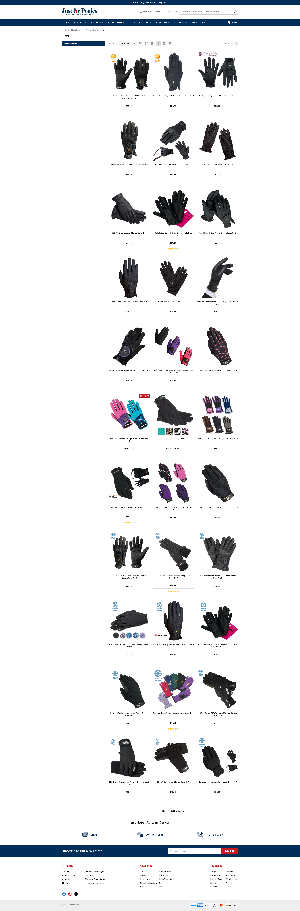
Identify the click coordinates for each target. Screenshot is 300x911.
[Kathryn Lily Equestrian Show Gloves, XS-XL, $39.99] (217, 71)
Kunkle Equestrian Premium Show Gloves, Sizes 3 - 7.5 (129, 165)
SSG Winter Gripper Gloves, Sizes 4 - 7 (173, 782)
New (203, 22)
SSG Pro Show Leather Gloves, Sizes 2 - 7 (129, 233)
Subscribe (229, 851)
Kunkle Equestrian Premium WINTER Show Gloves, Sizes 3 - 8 (129, 576)
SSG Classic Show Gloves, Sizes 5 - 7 (217, 164)
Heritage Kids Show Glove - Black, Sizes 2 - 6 (173, 164)
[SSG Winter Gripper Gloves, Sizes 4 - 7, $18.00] (173, 758)
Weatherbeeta (232, 879)
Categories (146, 865)
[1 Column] (140, 43)
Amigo (213, 871)
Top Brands (216, 865)
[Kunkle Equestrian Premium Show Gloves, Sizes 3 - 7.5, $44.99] (129, 140)
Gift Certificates (68, 875)
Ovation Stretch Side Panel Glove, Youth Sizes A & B (217, 302)
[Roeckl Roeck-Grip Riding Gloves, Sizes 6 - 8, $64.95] (217, 208)
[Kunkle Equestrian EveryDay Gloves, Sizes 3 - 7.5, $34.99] (129, 346)
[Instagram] (76, 894)
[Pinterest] (70, 894)
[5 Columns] (164, 43)
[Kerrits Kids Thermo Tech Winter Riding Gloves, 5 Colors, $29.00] (129, 620)
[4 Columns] (158, 43)
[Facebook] (64, 894)
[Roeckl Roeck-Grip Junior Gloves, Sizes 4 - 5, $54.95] (129, 277)
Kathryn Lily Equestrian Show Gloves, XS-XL (217, 96)
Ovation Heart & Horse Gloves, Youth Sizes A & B (217, 438)
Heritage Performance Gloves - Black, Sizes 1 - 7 (217, 507)
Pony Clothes (79, 22)
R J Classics (230, 875)
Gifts (131, 22)
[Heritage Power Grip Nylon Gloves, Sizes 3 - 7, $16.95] (129, 483)
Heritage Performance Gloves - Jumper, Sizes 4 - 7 (217, 371)
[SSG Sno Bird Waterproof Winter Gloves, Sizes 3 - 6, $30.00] (129, 758)
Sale (193, 22)
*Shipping (66, 871)
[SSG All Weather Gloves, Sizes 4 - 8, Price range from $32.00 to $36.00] (173, 414)
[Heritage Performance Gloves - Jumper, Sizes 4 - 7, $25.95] (217, 346)
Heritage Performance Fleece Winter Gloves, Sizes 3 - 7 (129, 714)
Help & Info (67, 865)
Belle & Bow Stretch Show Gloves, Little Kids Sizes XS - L (173, 234)
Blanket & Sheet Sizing (95, 879)
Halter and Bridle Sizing (95, 883)
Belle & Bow (215, 875)
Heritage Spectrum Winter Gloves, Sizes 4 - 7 (218, 782)
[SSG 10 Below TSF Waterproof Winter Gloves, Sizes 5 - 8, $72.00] (217, 689)
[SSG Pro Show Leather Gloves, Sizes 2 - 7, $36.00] (129, 208)
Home (64, 30)
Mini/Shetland (179, 22)
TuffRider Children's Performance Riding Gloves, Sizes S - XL (173, 371)
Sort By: (112, 43)
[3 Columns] (152, 43)
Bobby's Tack (216, 879)
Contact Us (90, 875)
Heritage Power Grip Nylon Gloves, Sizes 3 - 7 (129, 507)
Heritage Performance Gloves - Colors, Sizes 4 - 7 (173, 508)
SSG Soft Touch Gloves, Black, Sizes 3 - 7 (173, 301)
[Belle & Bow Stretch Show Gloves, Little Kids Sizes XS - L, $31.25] (173, 208)
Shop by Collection (114, 22)
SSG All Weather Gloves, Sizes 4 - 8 (173, 438)
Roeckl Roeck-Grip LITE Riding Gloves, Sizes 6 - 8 (173, 96)
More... (229, 886)
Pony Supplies (161, 22)
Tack (65, 22)
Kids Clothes (96, 22)
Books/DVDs (144, 22)
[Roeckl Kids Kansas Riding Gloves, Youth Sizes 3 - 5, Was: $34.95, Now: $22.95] (129, 414)
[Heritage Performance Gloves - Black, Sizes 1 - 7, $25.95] (217, 483)
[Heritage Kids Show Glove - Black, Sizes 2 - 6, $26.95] (173, 140)
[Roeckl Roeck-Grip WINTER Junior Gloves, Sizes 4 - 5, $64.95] (173, 620)
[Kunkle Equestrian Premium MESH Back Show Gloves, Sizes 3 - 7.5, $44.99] (129, 71)
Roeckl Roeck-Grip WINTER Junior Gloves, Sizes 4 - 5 (173, 645)
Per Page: (226, 43)
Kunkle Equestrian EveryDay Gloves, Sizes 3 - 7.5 (129, 370)
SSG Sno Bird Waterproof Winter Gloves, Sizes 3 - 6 (129, 783)
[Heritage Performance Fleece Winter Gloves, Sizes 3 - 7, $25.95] (129, 689)
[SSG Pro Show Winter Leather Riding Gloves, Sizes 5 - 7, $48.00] (173, 551)
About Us (66, 879)
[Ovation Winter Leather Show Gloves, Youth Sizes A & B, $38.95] (217, 551)
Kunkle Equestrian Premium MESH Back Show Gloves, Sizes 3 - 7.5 (129, 97)
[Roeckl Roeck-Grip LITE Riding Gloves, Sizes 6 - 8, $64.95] (173, 71)
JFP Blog (65, 883)
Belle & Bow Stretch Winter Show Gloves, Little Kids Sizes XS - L (217, 645)
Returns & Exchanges (94, 871)
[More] (68, 22)
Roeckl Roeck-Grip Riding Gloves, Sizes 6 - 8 (217, 233)
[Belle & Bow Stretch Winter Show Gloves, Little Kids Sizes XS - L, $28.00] (217, 620)
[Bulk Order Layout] (170, 43)
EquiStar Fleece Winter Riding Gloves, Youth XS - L (173, 714)
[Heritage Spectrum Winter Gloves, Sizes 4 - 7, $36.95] (217, 758)
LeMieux (229, 871)
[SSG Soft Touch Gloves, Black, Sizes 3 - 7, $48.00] (173, 277)
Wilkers (229, 883)
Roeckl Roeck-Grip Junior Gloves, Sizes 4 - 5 (129, 301)
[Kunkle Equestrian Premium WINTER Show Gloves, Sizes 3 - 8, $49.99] (129, 551)
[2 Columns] (146, 43)
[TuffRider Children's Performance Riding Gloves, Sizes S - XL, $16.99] (173, 346)
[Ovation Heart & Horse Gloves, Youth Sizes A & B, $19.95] (217, 414)
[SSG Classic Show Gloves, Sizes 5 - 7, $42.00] (217, 140)
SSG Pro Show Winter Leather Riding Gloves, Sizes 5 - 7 (173, 576)
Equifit (213, 883)
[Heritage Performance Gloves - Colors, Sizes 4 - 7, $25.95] (173, 483)
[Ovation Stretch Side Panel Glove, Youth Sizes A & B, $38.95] (217, 277)
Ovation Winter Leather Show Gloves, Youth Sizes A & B (217, 576)
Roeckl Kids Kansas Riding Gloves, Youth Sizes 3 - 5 (129, 439)
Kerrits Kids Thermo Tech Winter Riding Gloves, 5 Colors (129, 645)
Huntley (213, 886)
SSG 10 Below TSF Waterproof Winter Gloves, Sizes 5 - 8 (218, 714)
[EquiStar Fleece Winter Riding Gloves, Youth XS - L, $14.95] (173, 689)
